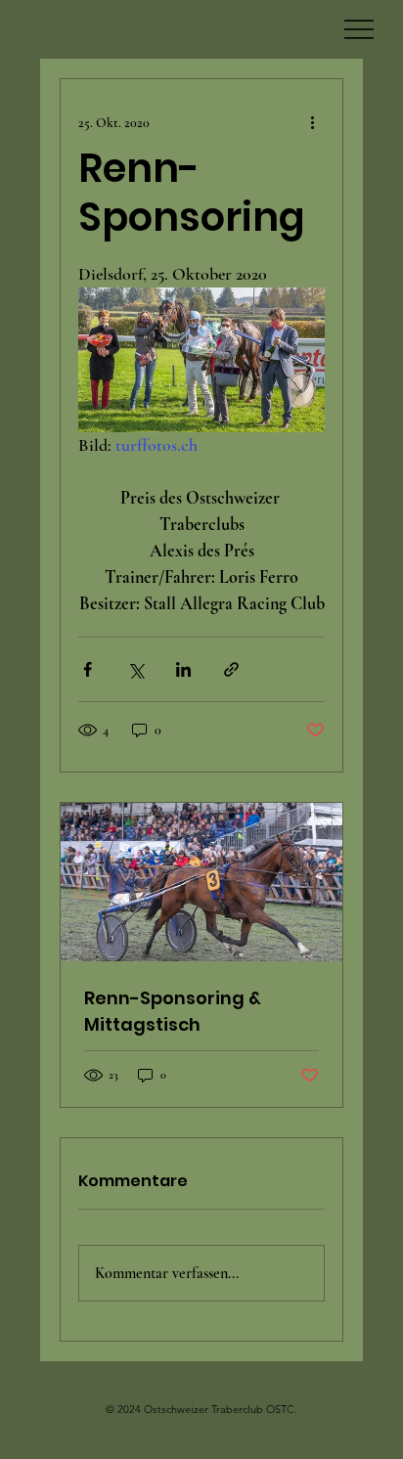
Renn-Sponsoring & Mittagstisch (172, 1011)
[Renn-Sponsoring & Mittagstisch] (201, 882)
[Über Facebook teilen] (87, 669)
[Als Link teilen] (231, 669)
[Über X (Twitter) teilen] (135, 669)
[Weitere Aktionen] (313, 122)
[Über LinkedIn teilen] (183, 669)
